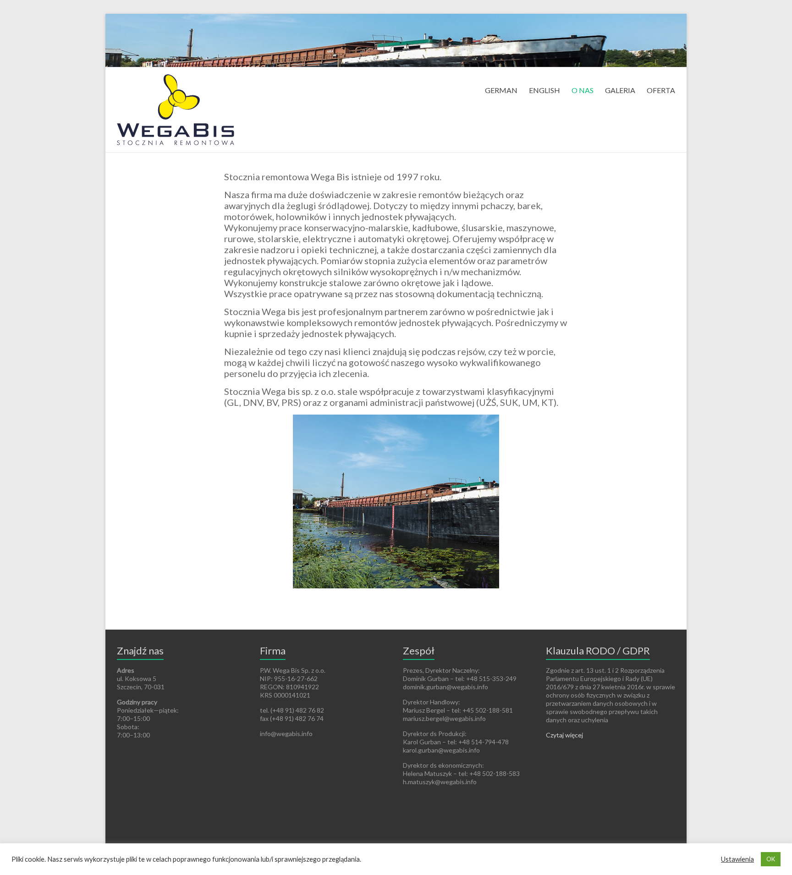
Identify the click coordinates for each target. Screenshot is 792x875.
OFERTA (661, 90)
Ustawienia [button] (737, 859)
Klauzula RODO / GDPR (598, 650)
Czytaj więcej (564, 735)
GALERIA (620, 90)
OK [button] (770, 859)
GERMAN (501, 90)
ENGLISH (544, 90)
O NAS (583, 90)
